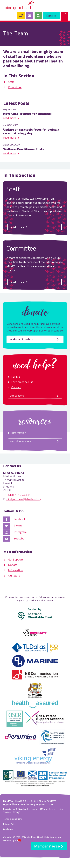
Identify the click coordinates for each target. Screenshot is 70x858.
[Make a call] (21, 15)
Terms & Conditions (12, 818)
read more (9, 118)
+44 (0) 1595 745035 (18, 495)
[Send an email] (29, 15)
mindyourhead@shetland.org (23, 499)
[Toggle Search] (38, 15)
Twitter (18, 525)
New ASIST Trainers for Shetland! (27, 114)
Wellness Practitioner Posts (23, 149)
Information (18, 433)
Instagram (20, 532)
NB (16, 840)
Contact (16, 387)
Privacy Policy (10, 824)
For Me (15, 376)
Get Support (15, 559)
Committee (14, 87)
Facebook (20, 519)
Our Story (14, 575)
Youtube (19, 538)
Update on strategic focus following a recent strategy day (31, 131)
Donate (12, 565)
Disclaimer (8, 829)
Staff (11, 82)
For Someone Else (22, 382)
